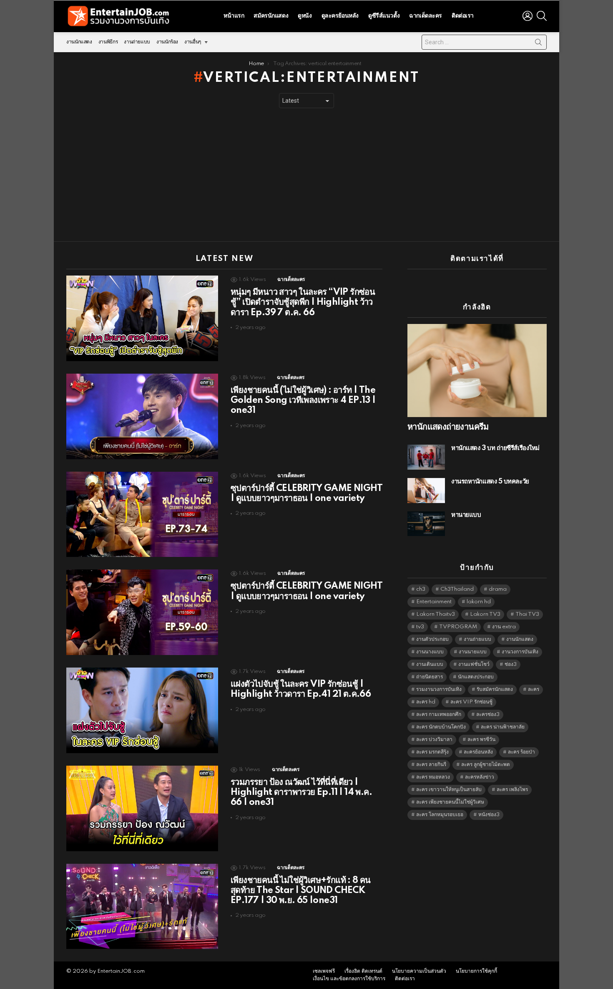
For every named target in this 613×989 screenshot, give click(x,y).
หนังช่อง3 (489, 814)
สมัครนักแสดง (271, 16)
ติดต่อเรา (463, 16)
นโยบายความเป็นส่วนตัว (419, 971)
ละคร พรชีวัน (481, 739)
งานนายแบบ (473, 652)
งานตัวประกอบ (432, 639)
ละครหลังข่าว (479, 777)
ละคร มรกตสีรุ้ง (432, 752)
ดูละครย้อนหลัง (340, 16)
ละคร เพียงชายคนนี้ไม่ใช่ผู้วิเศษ (450, 802)
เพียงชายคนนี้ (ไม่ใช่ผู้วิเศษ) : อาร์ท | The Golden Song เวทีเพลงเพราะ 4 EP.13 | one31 (303, 400)
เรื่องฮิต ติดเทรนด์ (363, 971)
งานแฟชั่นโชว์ (474, 664)
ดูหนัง (305, 16)
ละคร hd (425, 702)
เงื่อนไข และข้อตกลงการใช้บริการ (349, 978)
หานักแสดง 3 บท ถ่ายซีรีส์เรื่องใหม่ (495, 448)
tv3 (420, 627)
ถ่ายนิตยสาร (429, 677)
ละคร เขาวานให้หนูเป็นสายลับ (449, 789)
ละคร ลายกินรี (431, 764)
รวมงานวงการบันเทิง (439, 689)
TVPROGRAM (458, 627)
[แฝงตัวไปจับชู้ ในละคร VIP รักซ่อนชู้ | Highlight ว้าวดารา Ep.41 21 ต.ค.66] (142, 710)
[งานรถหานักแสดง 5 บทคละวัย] (426, 490)
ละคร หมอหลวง (433, 777)
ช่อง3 (511, 664)
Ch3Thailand (457, 589)
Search (538, 44)
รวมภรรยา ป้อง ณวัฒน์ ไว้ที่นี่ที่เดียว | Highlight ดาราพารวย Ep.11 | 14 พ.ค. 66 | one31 (301, 792)
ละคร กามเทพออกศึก (438, 714)
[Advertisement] (306, 174)
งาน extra (504, 627)
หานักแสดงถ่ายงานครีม (448, 427)
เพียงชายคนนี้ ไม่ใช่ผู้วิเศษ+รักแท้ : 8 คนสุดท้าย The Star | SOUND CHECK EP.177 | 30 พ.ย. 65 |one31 (301, 890)
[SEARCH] (542, 16)
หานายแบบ (466, 515)
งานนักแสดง (79, 42)
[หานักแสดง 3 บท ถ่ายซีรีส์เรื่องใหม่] (426, 457)
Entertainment (434, 602)
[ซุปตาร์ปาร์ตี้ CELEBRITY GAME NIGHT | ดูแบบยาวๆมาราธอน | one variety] (142, 514)
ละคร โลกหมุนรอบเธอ (439, 814)
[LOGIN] (528, 16)
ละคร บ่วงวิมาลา (434, 739)
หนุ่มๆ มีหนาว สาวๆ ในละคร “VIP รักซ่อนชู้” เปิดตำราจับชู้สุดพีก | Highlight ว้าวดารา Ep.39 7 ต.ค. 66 (303, 302)
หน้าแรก (234, 16)
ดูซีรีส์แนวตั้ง (383, 16)
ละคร (533, 689)
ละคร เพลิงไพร (512, 789)
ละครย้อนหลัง (478, 752)
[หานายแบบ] (426, 523)
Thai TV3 (527, 614)
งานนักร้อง (167, 42)
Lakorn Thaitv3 (435, 614)
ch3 (420, 589)
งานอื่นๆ (192, 42)
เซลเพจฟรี (324, 971)
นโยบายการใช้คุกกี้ (476, 971)
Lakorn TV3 (485, 614)
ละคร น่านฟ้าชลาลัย (503, 727)
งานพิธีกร (108, 42)
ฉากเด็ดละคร (425, 16)
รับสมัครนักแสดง (495, 689)
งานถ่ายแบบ (137, 42)
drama (498, 589)
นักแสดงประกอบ (476, 677)
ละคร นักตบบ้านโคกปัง (441, 727)
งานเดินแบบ (429, 664)
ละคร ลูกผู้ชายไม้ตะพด (485, 764)
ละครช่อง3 (488, 714)
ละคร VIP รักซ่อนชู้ (471, 702)
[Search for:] (484, 42)
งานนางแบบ (430, 652)
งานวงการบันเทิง (520, 652)
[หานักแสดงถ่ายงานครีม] (477, 370)
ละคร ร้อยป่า (521, 752)
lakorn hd (479, 602)
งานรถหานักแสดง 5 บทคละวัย (490, 481)
